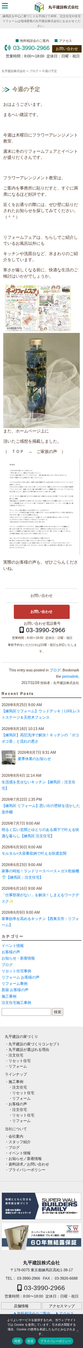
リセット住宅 (20, 1061)
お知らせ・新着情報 (18, 958)
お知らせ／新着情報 (25, 1159)
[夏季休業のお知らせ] (8, 758)
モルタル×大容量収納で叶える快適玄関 (34, 853)
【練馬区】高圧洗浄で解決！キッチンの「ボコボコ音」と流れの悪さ (40, 738)
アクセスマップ (62, 1306)
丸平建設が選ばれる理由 (29, 1050)
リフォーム (18, 1066)
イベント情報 (13, 946)
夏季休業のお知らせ (34, 759)
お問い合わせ (67, 49)
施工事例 (9, 996)
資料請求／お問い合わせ (29, 1164)
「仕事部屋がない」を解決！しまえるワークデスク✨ (40, 898)
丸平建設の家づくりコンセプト (34, 1044)
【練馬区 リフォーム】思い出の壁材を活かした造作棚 (41, 809)
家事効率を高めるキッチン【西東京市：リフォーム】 (40, 922)
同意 (17, 1341)
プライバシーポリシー (27, 1170)
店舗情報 (21, 1306)
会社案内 (16, 1136)
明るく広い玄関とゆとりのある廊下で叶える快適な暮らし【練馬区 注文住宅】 (40, 833)
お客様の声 (11, 952)
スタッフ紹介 (20, 1142)
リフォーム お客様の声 (20, 977)
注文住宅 (16, 1055)
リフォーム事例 (14, 984)
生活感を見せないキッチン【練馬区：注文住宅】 (38, 785)
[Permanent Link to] (41, 1236)
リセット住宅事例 (16, 971)
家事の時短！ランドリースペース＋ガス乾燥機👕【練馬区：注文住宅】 (40, 874)
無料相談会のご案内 (34, 41)
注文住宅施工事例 (16, 1003)
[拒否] (77, 1331)
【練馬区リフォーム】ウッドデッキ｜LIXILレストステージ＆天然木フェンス (41, 714)
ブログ (55, 670)
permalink (70, 676)
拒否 (30, 1341)
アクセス (65, 41)
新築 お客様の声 (15, 990)
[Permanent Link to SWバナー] (41, 1206)
